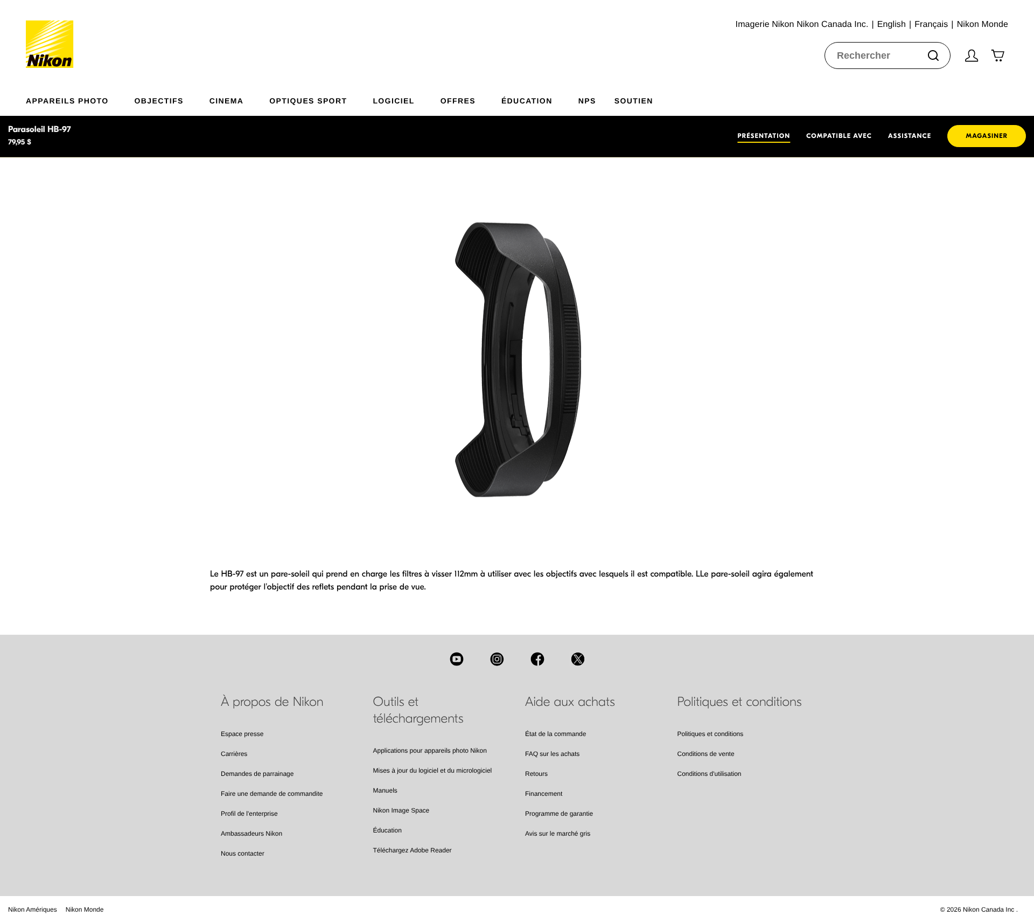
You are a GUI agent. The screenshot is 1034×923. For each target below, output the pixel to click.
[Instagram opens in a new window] (497, 659)
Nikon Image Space (401, 810)
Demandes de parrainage (257, 774)
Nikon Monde (85, 909)
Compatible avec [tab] (839, 136)
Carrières (234, 754)
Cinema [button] (226, 100)
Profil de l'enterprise (249, 813)
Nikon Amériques (32, 909)
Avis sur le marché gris (557, 833)
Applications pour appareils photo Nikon (430, 750)
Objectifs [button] (159, 100)
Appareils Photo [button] (67, 100)
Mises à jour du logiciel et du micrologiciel (432, 770)
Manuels (385, 790)
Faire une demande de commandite (272, 793)
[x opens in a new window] (578, 659)
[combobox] (888, 55)
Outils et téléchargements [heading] (418, 710)
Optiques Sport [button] (308, 100)
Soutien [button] (633, 100)
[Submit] (933, 55)
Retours (536, 774)
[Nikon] (53, 34)
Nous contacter (242, 853)
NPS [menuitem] (587, 100)
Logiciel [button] (393, 100)
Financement (543, 793)
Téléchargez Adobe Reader (412, 850)
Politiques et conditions (710, 734)
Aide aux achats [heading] (570, 702)
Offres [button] (458, 100)
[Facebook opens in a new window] (537, 659)
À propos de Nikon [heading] (272, 702)
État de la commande (555, 734)
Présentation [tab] (763, 136)
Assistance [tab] (909, 136)
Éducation (387, 830)
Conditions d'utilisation (709, 774)
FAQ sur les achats (552, 754)
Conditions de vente (706, 754)
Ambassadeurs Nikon (251, 833)
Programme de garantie (559, 813)
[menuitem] (80, 99)
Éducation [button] (527, 100)
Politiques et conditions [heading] (739, 702)
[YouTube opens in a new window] (457, 659)
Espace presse (242, 734)
